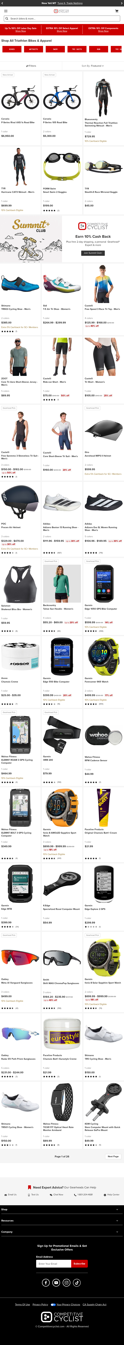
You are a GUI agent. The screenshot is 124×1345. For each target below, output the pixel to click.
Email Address (44, 1256)
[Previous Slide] (2, 3)
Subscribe (79, 1263)
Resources (7, 1220)
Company (6, 1232)
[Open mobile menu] (6, 11)
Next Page (113, 1156)
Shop (4, 1209)
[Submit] (6, 18)
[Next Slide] (121, 3)
